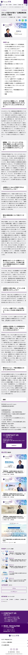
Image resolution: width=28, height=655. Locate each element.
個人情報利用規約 (11, 651)
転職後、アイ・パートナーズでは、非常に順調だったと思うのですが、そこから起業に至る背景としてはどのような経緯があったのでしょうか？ (14, 54)
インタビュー (4, 10)
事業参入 (10, 4)
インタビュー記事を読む (6, 642)
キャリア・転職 (5, 4)
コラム (14, 588)
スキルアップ (5, 17)
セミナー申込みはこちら (6, 639)
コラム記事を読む (5, 645)
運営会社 (18, 651)
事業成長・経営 (21, 4)
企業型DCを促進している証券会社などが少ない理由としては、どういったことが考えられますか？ (14, 85)
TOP (1, 7)
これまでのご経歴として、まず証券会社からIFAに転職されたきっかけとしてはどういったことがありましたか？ (14, 46)
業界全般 (15, 4)
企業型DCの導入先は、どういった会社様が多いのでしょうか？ (14, 75)
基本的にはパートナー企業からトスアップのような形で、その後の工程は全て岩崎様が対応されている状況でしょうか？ (14, 70)
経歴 (6, 94)
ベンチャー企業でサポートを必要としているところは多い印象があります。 (14, 80)
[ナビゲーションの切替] (25, 2)
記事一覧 (4, 7)
